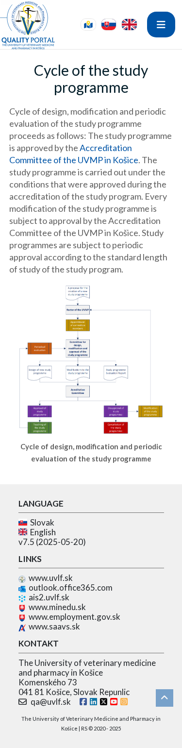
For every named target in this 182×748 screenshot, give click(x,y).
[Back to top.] (164, 698)
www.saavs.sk (54, 626)
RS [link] (84, 728)
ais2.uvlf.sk (49, 597)
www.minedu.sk (57, 607)
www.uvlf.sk (51, 578)
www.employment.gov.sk (74, 617)
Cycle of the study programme (91, 78)
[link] (88, 24)
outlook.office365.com (71, 587)
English (41, 532)
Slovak (40, 522)
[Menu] (161, 24)
